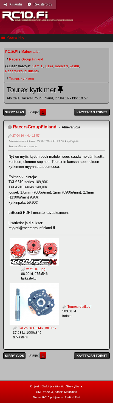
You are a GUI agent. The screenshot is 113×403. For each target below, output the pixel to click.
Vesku (74, 66)
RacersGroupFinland (21, 71)
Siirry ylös (14, 355)
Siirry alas (14, 112)
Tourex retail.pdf (79, 307)
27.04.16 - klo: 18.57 (25, 135)
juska (49, 66)
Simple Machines (66, 391)
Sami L (37, 66)
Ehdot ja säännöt (52, 386)
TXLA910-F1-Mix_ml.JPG (36, 328)
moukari (61, 66)
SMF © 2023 (44, 391)
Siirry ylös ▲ (74, 386)
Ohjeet (34, 386)
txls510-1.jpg (36, 269)
